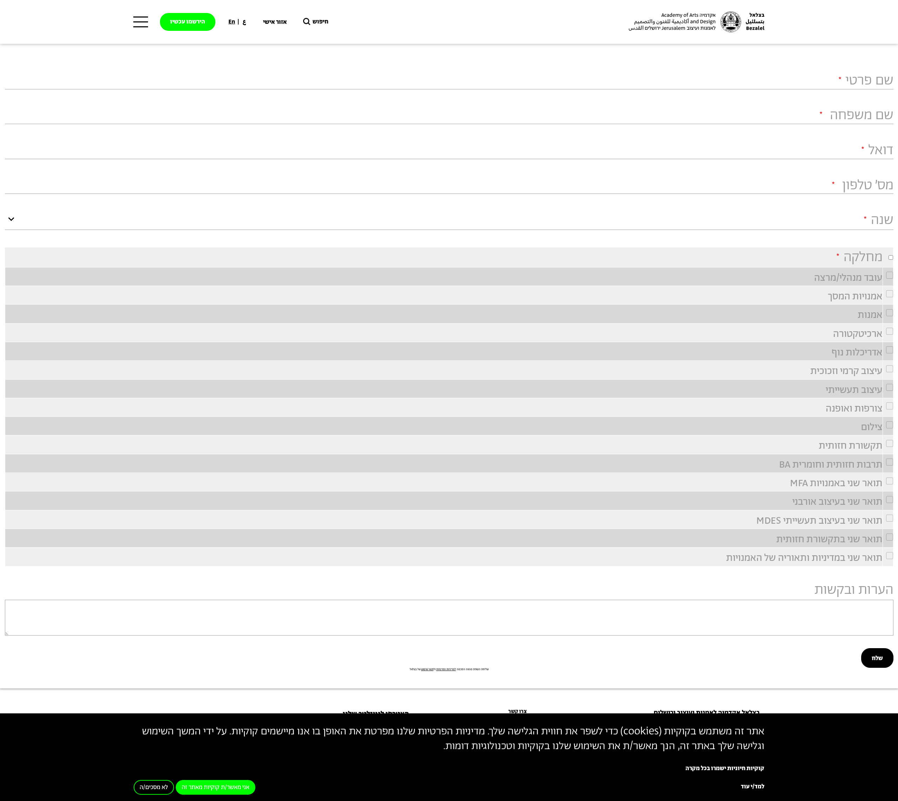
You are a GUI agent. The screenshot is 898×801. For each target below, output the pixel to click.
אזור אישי (275, 22)
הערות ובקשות (854, 590)
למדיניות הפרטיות (446, 669)
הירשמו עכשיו (187, 22)
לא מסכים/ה (154, 787)
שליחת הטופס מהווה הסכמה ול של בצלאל (449, 669)
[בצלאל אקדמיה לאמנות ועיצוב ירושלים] (695, 22)
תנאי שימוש (427, 669)
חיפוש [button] (320, 22)
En (231, 22)
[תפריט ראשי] (140, 22)
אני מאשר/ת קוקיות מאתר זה (215, 787)
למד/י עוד (752, 786)
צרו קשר (517, 711)
